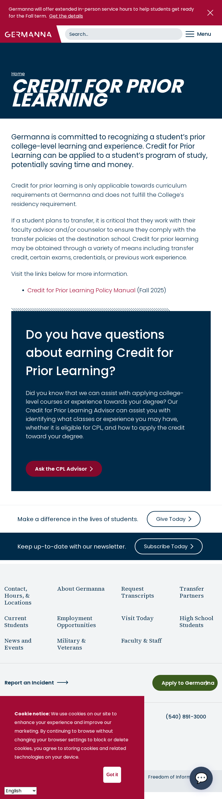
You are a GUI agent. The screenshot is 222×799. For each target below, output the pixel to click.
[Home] (28, 34)
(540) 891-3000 (186, 716)
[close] (210, 13)
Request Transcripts (137, 592)
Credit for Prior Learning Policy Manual (81, 290)
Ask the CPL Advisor (61, 468)
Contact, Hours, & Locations (18, 596)
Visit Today (137, 618)
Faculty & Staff (141, 641)
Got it (112, 774)
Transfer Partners (192, 592)
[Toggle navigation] (202, 34)
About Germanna (81, 589)
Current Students (16, 621)
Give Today (171, 519)
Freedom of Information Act (180, 777)
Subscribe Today (166, 546)
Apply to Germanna (188, 682)
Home (18, 73)
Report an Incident (29, 682)
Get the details (66, 16)
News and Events (18, 644)
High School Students (196, 621)
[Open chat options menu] (201, 778)
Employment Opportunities (76, 621)
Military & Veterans (71, 644)
